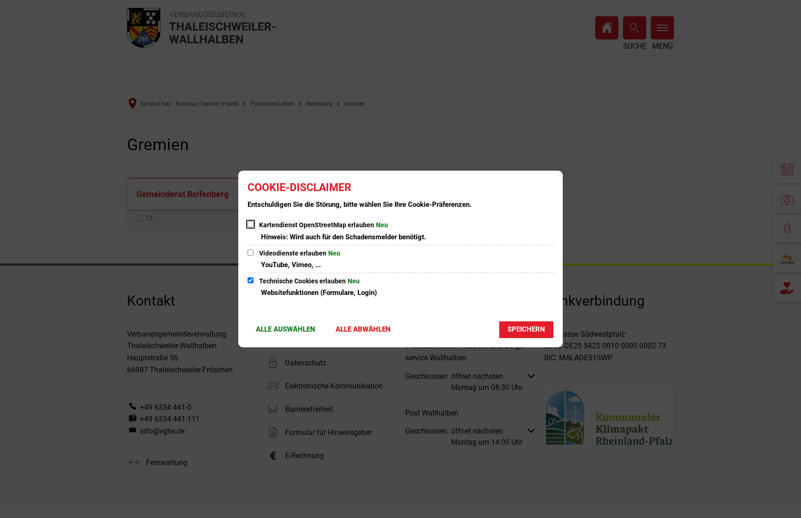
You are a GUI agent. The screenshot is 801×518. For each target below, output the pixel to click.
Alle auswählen (285, 329)
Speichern (526, 329)
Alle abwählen (363, 329)
